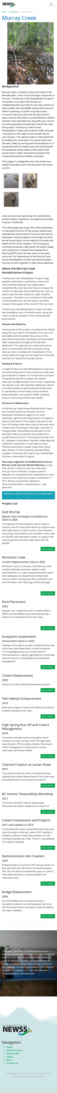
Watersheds (13, 12)
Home (4, 12)
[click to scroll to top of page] (53, 1086)
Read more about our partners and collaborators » (28, 495)
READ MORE (47, 549)
